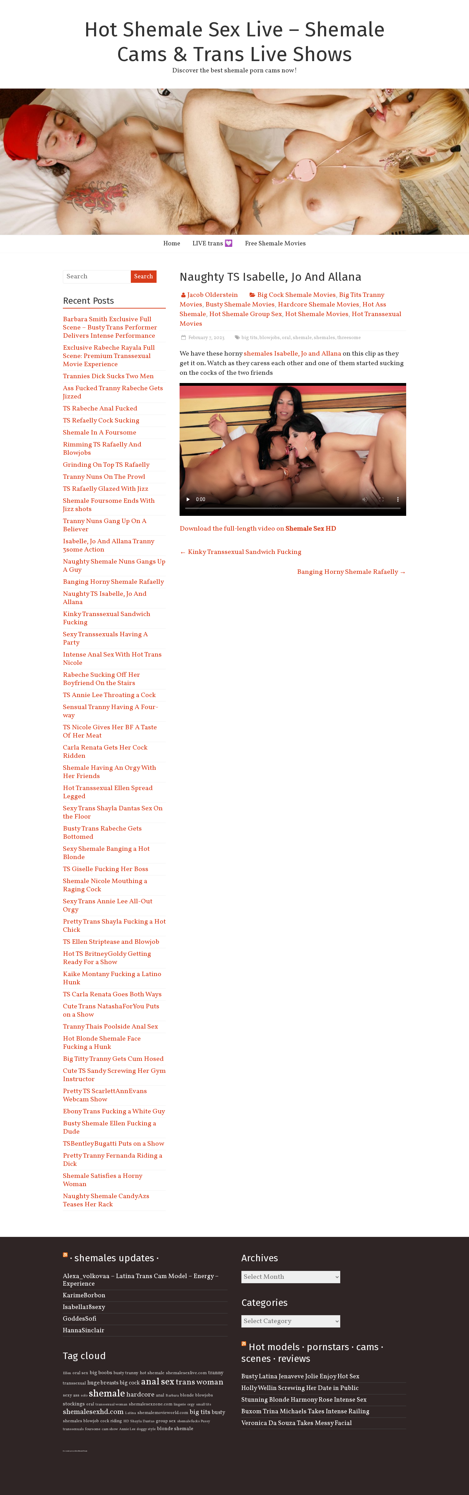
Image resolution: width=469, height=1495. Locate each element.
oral (286, 338)
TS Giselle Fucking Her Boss (105, 869)
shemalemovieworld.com (162, 1413)
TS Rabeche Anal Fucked (100, 409)
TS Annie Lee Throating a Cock (109, 695)
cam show (110, 1429)
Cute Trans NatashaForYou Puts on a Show (111, 1011)
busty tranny (126, 1373)
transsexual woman (111, 1404)
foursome (92, 1429)
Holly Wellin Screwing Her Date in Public (300, 1388)
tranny (216, 1372)
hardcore (140, 1395)
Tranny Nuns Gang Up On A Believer (105, 525)
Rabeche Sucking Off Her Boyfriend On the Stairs (101, 679)
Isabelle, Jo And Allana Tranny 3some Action (108, 546)
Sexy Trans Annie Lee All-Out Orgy (107, 906)
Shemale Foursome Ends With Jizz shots (109, 505)
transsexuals (73, 1429)
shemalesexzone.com (150, 1404)
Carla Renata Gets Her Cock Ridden (105, 752)
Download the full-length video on (258, 529)
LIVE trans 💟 (213, 243)
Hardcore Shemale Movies (318, 305)
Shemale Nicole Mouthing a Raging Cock (105, 885)
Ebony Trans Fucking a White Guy (114, 1111)
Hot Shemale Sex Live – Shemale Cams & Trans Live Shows (234, 42)
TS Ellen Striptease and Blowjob (111, 942)
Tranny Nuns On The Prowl (104, 477)
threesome (349, 338)
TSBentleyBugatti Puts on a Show (113, 1144)
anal (160, 1395)
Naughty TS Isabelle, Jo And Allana (105, 598)
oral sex (80, 1373)
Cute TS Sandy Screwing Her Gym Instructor (114, 1075)
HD (126, 1421)
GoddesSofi (79, 1318)
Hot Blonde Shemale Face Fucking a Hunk (102, 1043)
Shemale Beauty (82, 1451)
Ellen (67, 1373)
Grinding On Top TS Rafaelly (106, 465)
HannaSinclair (83, 1330)
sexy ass (71, 1395)
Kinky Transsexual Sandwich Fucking (240, 552)
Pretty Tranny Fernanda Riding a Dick (112, 1160)
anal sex (157, 1382)
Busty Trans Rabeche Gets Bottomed (102, 833)
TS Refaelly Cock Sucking (101, 421)
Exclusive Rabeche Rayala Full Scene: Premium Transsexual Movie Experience (109, 356)
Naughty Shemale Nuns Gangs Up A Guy (114, 566)
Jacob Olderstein (212, 295)
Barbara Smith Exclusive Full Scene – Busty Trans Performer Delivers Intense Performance (110, 328)
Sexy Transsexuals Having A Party (105, 639)
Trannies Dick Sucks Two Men (108, 376)
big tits (250, 338)
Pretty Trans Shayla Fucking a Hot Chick (114, 926)
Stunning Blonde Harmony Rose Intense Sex (304, 1399)
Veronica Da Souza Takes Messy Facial (296, 1423)
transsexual (74, 1383)
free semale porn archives (70, 1451)
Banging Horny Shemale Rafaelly (351, 572)
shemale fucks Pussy (193, 1421)
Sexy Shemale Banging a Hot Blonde (106, 853)
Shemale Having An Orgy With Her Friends (109, 772)
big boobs (101, 1372)
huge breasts (102, 1383)
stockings (74, 1404)
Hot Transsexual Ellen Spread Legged (108, 792)
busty (218, 1412)
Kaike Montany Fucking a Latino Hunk (112, 978)
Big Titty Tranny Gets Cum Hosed (113, 1059)
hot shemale (152, 1373)
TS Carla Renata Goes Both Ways (112, 994)
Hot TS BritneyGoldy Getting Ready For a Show (107, 958)
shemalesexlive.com (186, 1373)
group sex (166, 1421)
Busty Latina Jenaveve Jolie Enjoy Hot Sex (300, 1376)
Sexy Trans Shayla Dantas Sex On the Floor (113, 813)
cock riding (111, 1421)
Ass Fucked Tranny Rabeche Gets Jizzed (113, 393)
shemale (302, 338)
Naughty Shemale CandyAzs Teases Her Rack (106, 1200)
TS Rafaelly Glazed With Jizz (105, 489)
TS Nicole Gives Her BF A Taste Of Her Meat (110, 732)
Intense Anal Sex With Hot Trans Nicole (112, 659)
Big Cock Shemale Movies (296, 295)
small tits (203, 1404)
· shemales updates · (114, 1258)
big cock (130, 1383)
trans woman (200, 1382)
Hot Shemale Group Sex (245, 314)
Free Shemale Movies (275, 243)
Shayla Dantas (142, 1421)
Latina (130, 1413)
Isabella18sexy (84, 1307)
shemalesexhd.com (93, 1412)
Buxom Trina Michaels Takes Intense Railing (305, 1411)
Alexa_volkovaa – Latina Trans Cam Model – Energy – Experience (141, 1280)
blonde (187, 1395)
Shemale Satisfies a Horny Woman (102, 1180)
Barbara (172, 1395)
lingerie (180, 1404)
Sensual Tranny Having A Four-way (110, 711)
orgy (191, 1404)
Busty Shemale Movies (240, 305)
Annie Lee (127, 1429)
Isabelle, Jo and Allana (308, 354)
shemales (324, 338)
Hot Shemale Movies (316, 314)
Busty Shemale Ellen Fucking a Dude (109, 1128)
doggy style (146, 1429)
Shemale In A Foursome (99, 433)
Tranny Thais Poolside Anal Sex (110, 1027)
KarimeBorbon (84, 1295)
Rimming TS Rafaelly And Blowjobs (102, 449)
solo (84, 1395)
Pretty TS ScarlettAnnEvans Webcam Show (105, 1095)
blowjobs (270, 338)
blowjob (91, 1421)
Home (171, 243)
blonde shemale (175, 1428)
